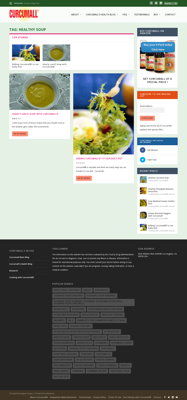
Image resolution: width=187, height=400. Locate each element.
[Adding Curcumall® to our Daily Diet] (26, 52)
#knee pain (60, 326)
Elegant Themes (27, 394)
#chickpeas (101, 290)
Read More (20, 134)
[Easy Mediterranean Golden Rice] (143, 203)
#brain (87, 290)
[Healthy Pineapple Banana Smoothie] (143, 190)
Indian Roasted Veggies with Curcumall (159, 214)
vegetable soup (119, 371)
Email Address (146, 106)
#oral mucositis (119, 337)
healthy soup (85, 360)
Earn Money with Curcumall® (137, 397)
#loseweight (111, 332)
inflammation (62, 365)
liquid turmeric (107, 365)
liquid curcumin (84, 365)
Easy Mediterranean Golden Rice (161, 202)
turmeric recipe (97, 371)
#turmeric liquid (121, 343)
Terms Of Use (114, 397)
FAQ (125, 14)
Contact (170, 14)
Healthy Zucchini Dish (158, 177)
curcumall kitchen (65, 354)
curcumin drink (63, 360)
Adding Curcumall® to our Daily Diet (25, 65)
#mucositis (99, 337)
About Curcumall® (39, 397)
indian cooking (106, 360)
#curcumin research (66, 315)
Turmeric (77, 371)
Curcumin (86, 354)
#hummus (59, 320)
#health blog (90, 315)
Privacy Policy (99, 397)
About (75, 14)
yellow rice (61, 377)
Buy (156, 14)
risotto (125, 365)
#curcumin (78, 309)
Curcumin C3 (103, 354)
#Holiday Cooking (112, 315)
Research (13, 270)
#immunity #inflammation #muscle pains (101, 320)
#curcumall (61, 309)
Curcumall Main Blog (19, 257)
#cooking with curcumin (68, 296)
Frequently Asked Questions (63, 397)
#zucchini (59, 348)
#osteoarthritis (63, 343)
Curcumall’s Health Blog (101, 14)
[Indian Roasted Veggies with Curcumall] (143, 215)
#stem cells (84, 343)
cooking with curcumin (83, 348)
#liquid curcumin (80, 326)
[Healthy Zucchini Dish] (143, 179)
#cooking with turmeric (101, 296)
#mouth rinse (62, 337)
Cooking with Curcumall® (158, 180)
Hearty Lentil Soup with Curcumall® (55, 65)
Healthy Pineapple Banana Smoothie (160, 190)
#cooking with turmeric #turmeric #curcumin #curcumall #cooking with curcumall (88, 302)
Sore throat (61, 371)
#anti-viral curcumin (66, 290)
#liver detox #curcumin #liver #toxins (77, 332)
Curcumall (107, 348)
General (172, 194)
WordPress (50, 394)
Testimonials (142, 14)
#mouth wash (81, 337)
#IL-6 (71, 320)
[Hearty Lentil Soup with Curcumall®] (56, 52)
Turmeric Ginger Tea (31, 3)
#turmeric (101, 343)
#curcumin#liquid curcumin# (105, 309)
